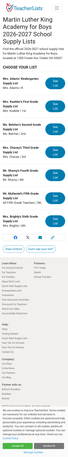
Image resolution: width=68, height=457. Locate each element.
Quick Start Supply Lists (14, 286)
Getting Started (10, 333)
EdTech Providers (11, 389)
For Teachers (9, 272)
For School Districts (12, 267)
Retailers (6, 393)
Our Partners (8, 372)
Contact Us (8, 351)
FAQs (5, 329)
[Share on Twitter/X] (28, 237)
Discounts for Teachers (14, 304)
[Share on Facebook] (15, 237)
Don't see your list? (40, 249)
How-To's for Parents (13, 347)
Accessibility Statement (14, 313)
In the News (8, 368)
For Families (8, 276)
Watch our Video (10, 308)
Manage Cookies (33, 452)
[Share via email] (40, 237)
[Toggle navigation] (57, 8)
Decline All (49, 445)
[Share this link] (52, 237)
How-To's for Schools (13, 342)
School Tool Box (42, 276)
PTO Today (40, 267)
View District (13, 249)
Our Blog (6, 377)
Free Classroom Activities (15, 299)
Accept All (17, 445)
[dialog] (34, 431)
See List (59, 83)
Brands (5, 398)
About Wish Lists (11, 281)
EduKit (37, 272)
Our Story (7, 363)
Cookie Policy (10, 438)
